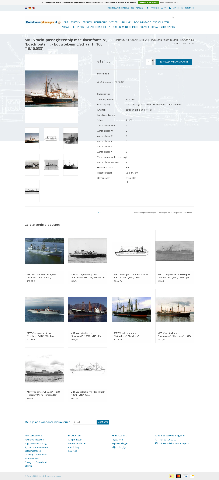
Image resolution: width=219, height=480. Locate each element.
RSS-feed (72, 450)
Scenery (113, 22)
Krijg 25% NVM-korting (35, 443)
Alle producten (75, 439)
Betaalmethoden (33, 450)
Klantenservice (32, 458)
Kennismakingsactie (34, 439)
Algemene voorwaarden (36, 447)
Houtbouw (100, 22)
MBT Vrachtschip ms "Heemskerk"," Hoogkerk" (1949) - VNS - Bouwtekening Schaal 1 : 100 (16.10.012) (174, 335)
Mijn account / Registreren (183, 8)
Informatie (103, 73)
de (29, 8)
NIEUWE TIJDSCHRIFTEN (98, 27)
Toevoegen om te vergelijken (170, 212)
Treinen (87, 22)
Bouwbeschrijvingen (163, 27)
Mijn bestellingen (120, 443)
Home (65, 22)
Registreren (117, 439)
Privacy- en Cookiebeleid (36, 462)
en (33, 8)
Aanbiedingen (74, 447)
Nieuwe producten (77, 443)
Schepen (75, 22)
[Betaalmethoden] (171, 476)
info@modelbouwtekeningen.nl (174, 443)
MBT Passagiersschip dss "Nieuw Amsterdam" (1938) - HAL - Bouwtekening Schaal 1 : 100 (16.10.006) (131, 276)
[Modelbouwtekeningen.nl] (43, 22)
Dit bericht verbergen (148, 2)
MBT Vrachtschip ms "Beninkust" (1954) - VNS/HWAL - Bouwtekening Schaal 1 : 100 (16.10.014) (88, 393)
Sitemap (28, 465)
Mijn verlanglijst (119, 447)
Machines (126, 22)
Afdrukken (188, 212)
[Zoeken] (172, 17)
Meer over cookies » (169, 2)
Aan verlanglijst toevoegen (145, 212)
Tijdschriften (161, 22)
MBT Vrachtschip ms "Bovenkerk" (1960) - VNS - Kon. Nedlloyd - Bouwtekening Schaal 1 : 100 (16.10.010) (87, 335)
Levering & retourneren (36, 454)
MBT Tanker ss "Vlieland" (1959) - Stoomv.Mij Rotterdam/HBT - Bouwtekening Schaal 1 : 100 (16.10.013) (43, 393)
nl (26, 8)
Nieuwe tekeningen (73, 27)
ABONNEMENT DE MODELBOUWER (131, 27)
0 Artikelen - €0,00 (158, 8)
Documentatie (142, 22)
